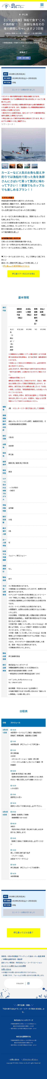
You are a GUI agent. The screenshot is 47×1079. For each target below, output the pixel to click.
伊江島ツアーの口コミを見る (23, 274)
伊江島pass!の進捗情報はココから (16, 266)
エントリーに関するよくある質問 (13, 966)
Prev (3, 145)
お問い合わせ (6, 969)
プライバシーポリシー (30, 1059)
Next (44, 145)
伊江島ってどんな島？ (23, 932)
